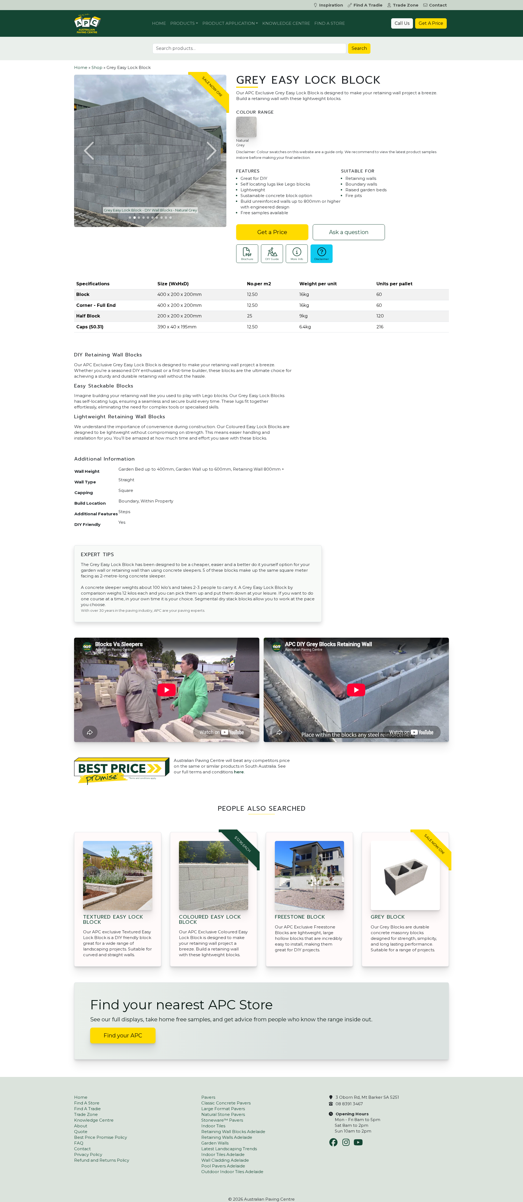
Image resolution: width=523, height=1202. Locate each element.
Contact (438, 5)
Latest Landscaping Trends (229, 1148)
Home (159, 23)
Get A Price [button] (431, 23)
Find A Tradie (368, 5)
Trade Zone (405, 5)
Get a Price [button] (272, 232)
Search (359, 48)
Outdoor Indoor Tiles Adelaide (232, 1171)
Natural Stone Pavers (223, 1114)
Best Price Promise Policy (100, 1137)
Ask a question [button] (349, 232)
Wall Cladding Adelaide (225, 1160)
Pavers (208, 1097)
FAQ (78, 1143)
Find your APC (123, 1035)
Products (182, 23)
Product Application (228, 23)
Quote (80, 1131)
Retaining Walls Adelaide (226, 1137)
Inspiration (331, 5)
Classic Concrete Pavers (226, 1103)
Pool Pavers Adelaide (223, 1165)
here (239, 771)
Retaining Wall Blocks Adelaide (233, 1131)
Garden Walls (215, 1143)
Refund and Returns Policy (101, 1160)
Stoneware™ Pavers (222, 1120)
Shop (97, 67)
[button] (89, 150)
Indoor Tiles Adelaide (223, 1154)
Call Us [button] (402, 23)
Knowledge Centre (286, 23)
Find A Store (329, 23)
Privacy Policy (88, 1154)
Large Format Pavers (223, 1108)
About (80, 1125)
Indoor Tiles (213, 1125)
